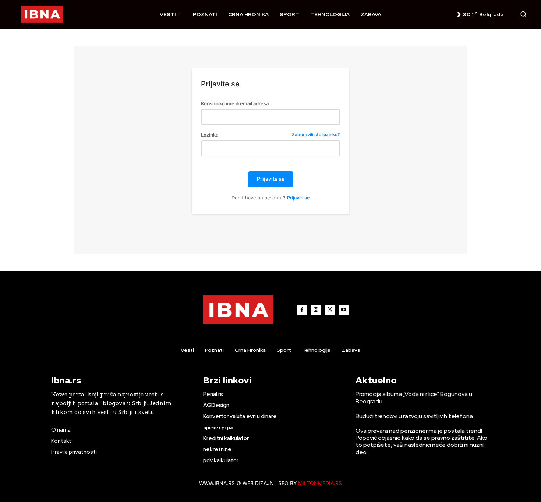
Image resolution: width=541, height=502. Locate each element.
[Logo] (42, 14)
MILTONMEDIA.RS (320, 483)
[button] (523, 14)
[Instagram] (316, 310)
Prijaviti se (298, 198)
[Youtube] (344, 310)
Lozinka (270, 134)
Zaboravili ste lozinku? (316, 134)
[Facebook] (302, 310)
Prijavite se (270, 179)
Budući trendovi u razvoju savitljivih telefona (414, 416)
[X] (330, 310)
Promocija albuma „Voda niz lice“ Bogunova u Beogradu (414, 397)
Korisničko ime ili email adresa (235, 103)
